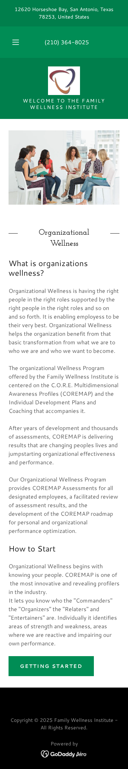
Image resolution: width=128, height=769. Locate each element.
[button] (16, 42)
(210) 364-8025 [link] (66, 42)
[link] (64, 80)
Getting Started (51, 666)
